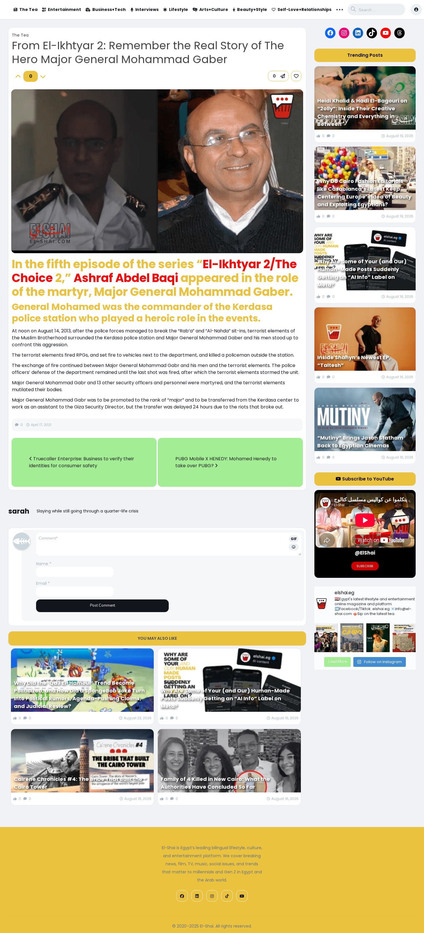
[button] (278, 76)
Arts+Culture (213, 9)
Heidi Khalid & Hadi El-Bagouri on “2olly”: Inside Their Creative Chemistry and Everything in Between (362, 112)
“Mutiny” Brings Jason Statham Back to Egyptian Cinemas (360, 441)
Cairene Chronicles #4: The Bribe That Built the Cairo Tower (78, 782)
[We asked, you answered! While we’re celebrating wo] (325, 637)
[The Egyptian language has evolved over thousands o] (404, 637)
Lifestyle (178, 9)
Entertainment (64, 9)
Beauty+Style (252, 9)
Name (43, 564)
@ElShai (365, 552)
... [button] (340, 9)
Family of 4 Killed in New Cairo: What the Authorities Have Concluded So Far (215, 782)
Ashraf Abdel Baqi (126, 278)
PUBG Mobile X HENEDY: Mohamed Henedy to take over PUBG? (226, 462)
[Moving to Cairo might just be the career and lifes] (351, 637)
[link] (296, 76)
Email (43, 583)
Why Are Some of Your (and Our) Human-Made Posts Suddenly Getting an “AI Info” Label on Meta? (225, 698)
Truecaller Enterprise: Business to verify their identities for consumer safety (81, 462)
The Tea (28, 9)
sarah (18, 511)
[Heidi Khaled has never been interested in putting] (377, 637)
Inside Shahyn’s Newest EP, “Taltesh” (354, 361)
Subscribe (365, 566)
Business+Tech (109, 9)
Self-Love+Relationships (304, 9)
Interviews (147, 9)
